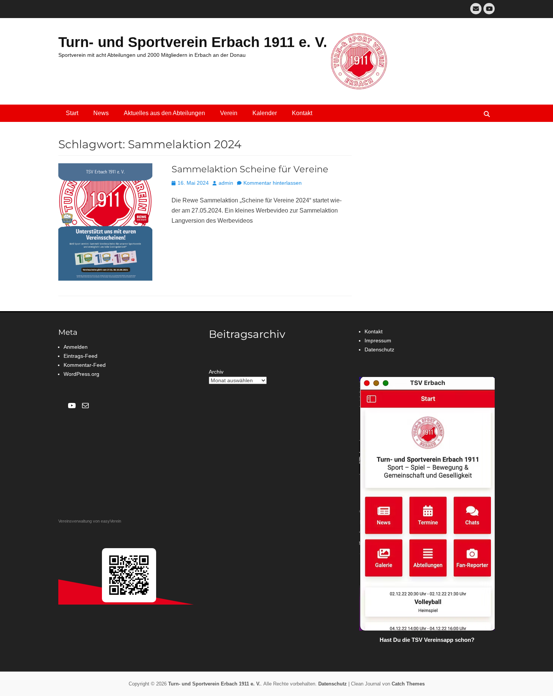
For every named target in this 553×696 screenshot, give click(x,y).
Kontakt (302, 113)
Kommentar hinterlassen (272, 183)
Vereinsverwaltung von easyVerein (89, 521)
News (101, 113)
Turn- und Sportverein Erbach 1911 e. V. (192, 42)
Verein (228, 113)
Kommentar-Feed (85, 365)
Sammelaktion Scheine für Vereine (250, 169)
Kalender (264, 113)
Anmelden (76, 347)
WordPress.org (81, 374)
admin (226, 183)
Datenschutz (379, 349)
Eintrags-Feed (80, 356)
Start (72, 113)
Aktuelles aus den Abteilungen (164, 113)
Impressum (378, 340)
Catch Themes (408, 684)
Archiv (216, 372)
